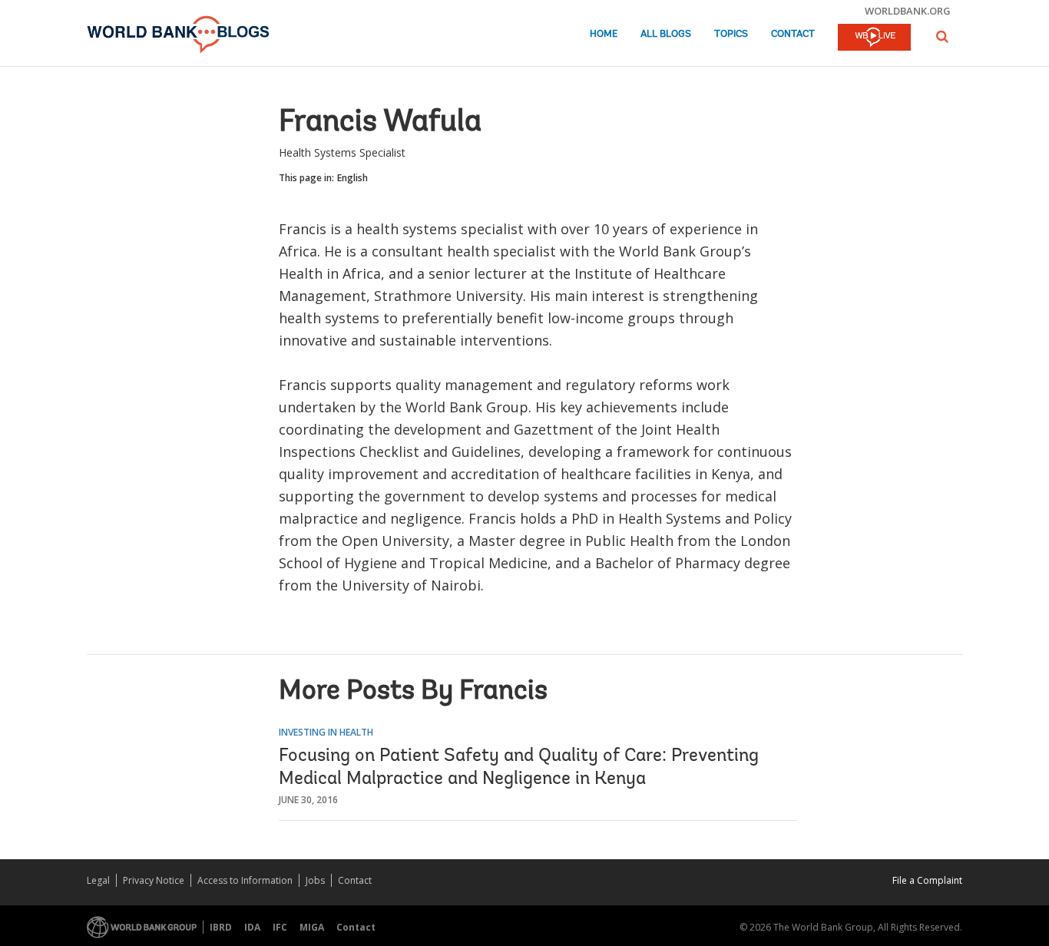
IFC (280, 927)
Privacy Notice (153, 880)
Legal (98, 880)
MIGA (311, 927)
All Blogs (665, 34)
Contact (793, 34)
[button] (942, 36)
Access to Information (245, 880)
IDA (252, 927)
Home (603, 34)
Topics (731, 34)
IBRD (221, 927)
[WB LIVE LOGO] (874, 38)
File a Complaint (927, 880)
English (352, 177)
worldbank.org (908, 10)
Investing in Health (326, 732)
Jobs (315, 880)
